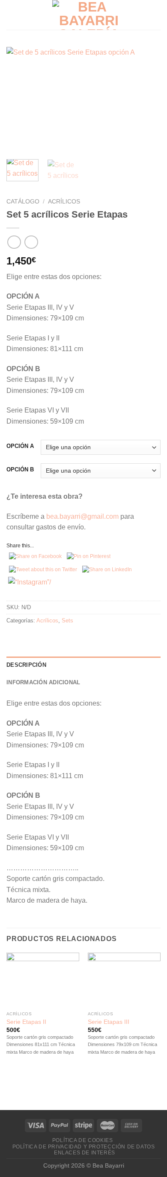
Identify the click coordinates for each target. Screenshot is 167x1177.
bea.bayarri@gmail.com (82, 516)
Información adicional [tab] (43, 682)
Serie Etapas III (108, 1022)
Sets (67, 620)
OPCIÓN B (20, 470)
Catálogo (22, 201)
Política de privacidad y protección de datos (83, 1147)
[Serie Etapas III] (124, 980)
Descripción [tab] (26, 665)
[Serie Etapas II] (42, 980)
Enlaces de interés (84, 1153)
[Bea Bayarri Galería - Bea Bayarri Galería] (88, 15)
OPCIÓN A (20, 446)
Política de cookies (82, 1140)
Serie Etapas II (26, 1022)
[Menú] (11, 14)
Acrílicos (64, 201)
